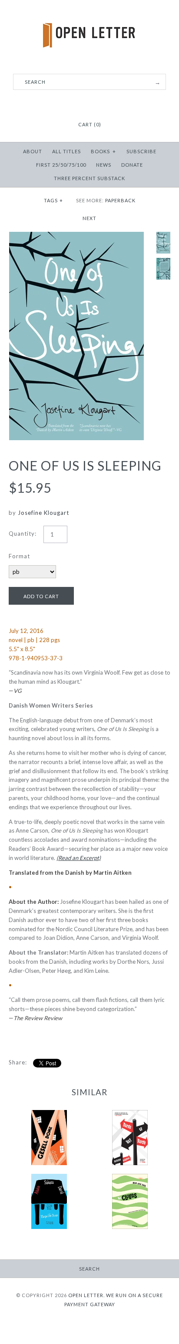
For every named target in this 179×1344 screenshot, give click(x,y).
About (32, 151)
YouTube (100, 103)
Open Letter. (86, 1295)
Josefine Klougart (43, 512)
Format (19, 556)
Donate (132, 165)
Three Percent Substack (89, 178)
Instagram (89, 103)
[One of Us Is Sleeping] (76, 236)
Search (89, 1269)
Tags (53, 200)
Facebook (78, 103)
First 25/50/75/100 (61, 165)
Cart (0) (89, 124)
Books (103, 151)
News (103, 165)
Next (89, 218)
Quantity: (22, 533)
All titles (66, 151)
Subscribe (141, 151)
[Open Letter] (89, 13)
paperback (120, 200)
